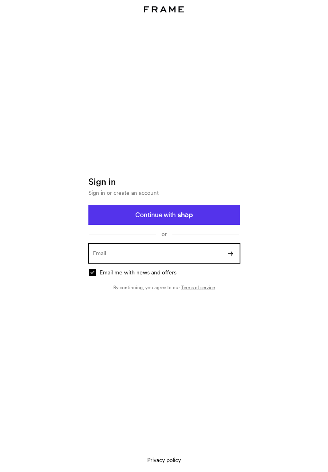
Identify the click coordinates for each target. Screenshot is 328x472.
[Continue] (230, 253)
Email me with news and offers (138, 272)
